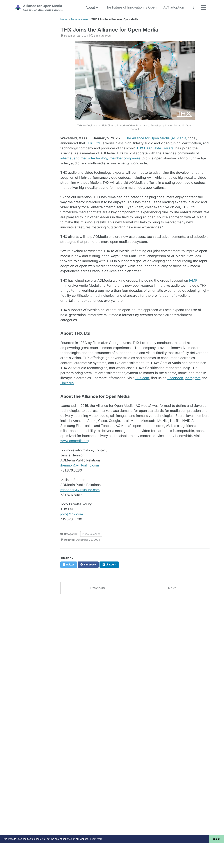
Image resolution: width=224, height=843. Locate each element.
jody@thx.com (71, 514)
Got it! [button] (216, 839)
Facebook (175, 378)
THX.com (142, 378)
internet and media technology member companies (100, 158)
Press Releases (91, 533)
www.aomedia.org (74, 441)
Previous (97, 588)
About (90, 7)
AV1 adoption (173, 7)
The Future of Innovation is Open (131, 7)
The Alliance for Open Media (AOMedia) (156, 138)
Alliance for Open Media (43, 7)
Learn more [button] (96, 839)
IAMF (193, 280)
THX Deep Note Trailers (155, 148)
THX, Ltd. (93, 143)
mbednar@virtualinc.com (80, 490)
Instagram (193, 378)
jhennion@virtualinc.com (79, 465)
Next (172, 588)
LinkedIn (67, 383)
